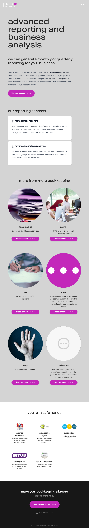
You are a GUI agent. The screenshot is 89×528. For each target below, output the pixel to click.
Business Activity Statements (40, 126)
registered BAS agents (58, 79)
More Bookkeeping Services (57, 72)
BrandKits (55, 525)
